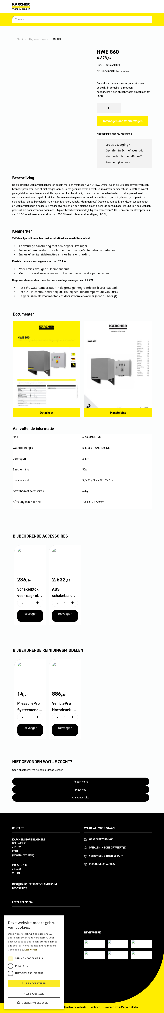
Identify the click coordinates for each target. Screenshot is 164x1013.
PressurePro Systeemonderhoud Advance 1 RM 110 (29, 707)
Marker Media (129, 1007)
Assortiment (81, 782)
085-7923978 (19, 888)
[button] (34, 1002)
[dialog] (34, 962)
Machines (21, 39)
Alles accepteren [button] (34, 983)
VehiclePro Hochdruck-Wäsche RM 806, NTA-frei (63, 707)
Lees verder (30, 949)
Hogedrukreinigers (38, 39)
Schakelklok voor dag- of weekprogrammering (29, 592)
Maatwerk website (75, 1007)
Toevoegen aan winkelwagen (123, 121)
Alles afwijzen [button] (34, 993)
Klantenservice (80, 797)
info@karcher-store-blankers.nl (35, 884)
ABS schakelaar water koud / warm (63, 592)
